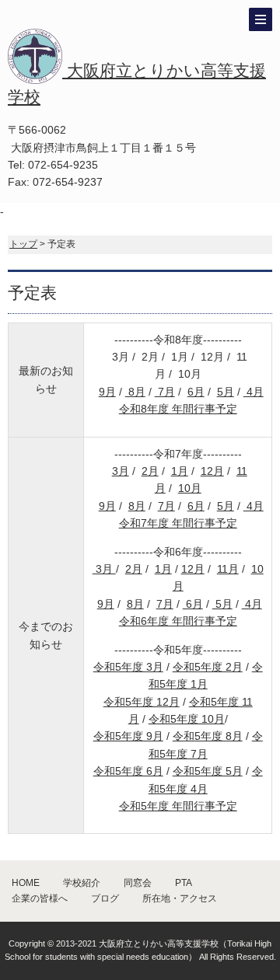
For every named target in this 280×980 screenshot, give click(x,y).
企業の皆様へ (40, 898)
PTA (183, 882)
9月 (107, 391)
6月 (196, 391)
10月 (189, 488)
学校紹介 (81, 882)
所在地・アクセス (179, 898)
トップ (23, 244)
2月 (150, 471)
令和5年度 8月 (208, 736)
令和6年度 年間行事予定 (178, 621)
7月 (165, 391)
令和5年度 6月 (128, 771)
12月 (212, 471)
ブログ (105, 898)
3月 (120, 471)
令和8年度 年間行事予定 (178, 409)
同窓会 (138, 882)
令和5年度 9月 (128, 736)
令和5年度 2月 (208, 667)
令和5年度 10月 (187, 719)
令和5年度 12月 (141, 702)
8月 (135, 391)
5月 (225, 391)
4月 (253, 391)
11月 (228, 569)
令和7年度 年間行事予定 (178, 523)
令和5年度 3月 (128, 667)
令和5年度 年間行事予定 (178, 806)
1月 (179, 471)
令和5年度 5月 (208, 771)
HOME (26, 882)
